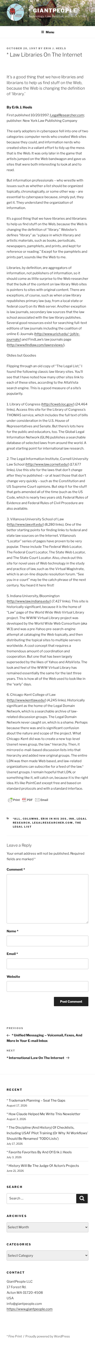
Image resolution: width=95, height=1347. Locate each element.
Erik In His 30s (54, 818)
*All (17, 818)
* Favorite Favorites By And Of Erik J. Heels (39, 1152)
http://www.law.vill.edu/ (25, 525)
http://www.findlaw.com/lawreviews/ (36, 345)
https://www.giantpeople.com (30, 1309)
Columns (31, 818)
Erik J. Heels (55, 48)
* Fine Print (14, 1336)
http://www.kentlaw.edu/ (26, 700)
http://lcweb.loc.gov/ (58, 404)
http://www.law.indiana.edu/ (29, 601)
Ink (72, 818)
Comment (16, 870)
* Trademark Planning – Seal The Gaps (36, 1100)
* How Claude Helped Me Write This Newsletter (43, 1114)
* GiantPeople (52, 10)
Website (13, 977)
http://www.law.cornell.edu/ (47, 464)
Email (12, 954)
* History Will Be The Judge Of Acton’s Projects (43, 1166)
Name (12, 931)
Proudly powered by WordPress (47, 1336)
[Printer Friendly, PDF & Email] (28, 799)
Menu (50, 32)
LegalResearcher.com (67, 115)
